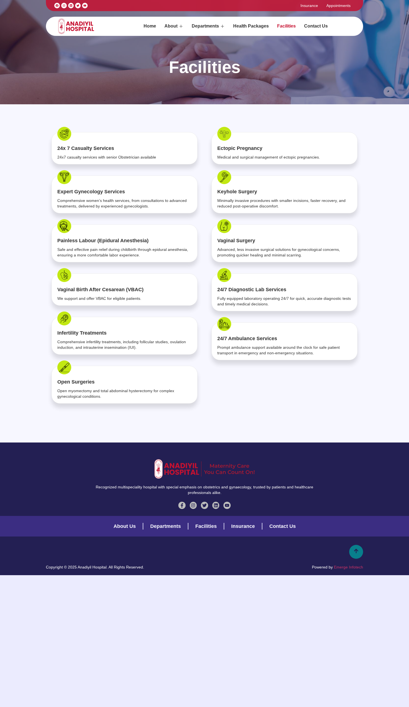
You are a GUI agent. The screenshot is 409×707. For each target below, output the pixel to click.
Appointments (338, 5)
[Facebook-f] (182, 505)
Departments (205, 26)
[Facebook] (57, 5)
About (171, 26)
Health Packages (251, 26)
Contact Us (316, 26)
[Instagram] (64, 5)
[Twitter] (204, 505)
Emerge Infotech (348, 567)
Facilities (286, 26)
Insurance (309, 5)
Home (150, 26)
